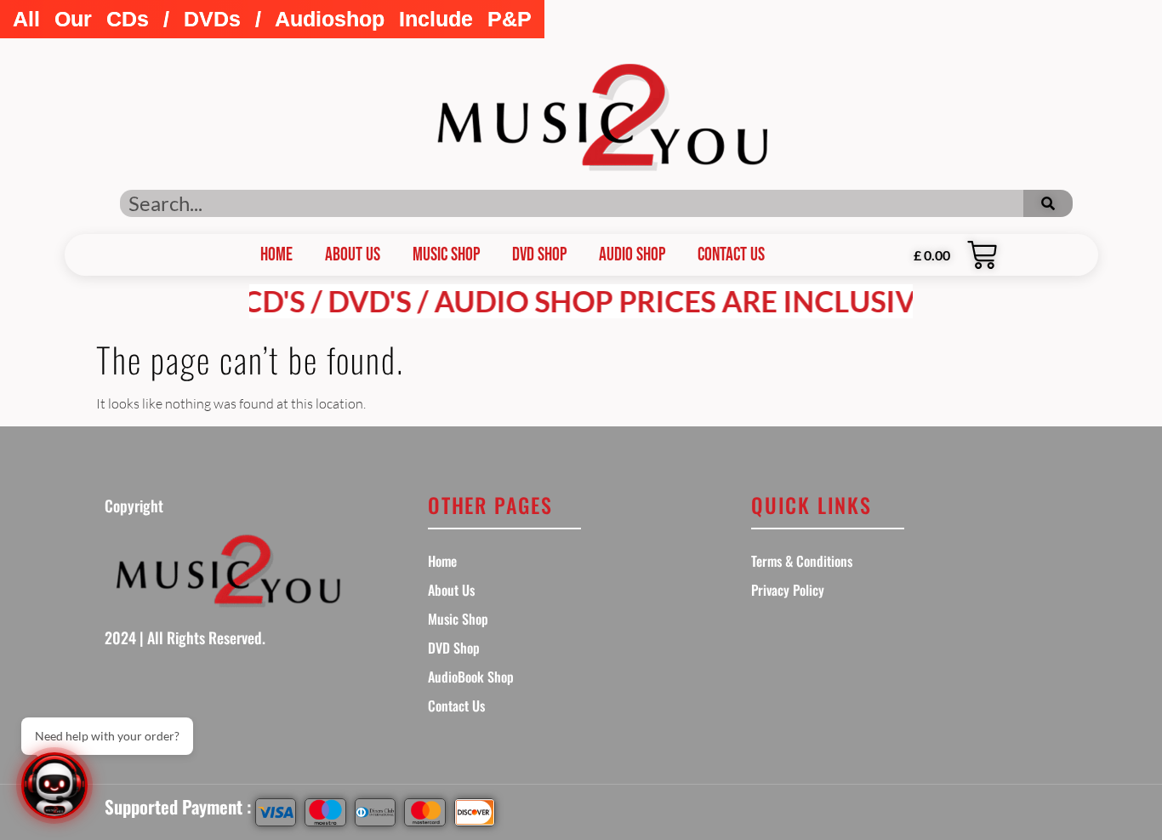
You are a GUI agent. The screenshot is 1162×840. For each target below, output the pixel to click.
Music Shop (446, 254)
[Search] (1048, 203)
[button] (272, 19)
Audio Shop (632, 254)
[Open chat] (54, 785)
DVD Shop (539, 254)
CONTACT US (731, 254)
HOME (276, 254)
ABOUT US (352, 254)
